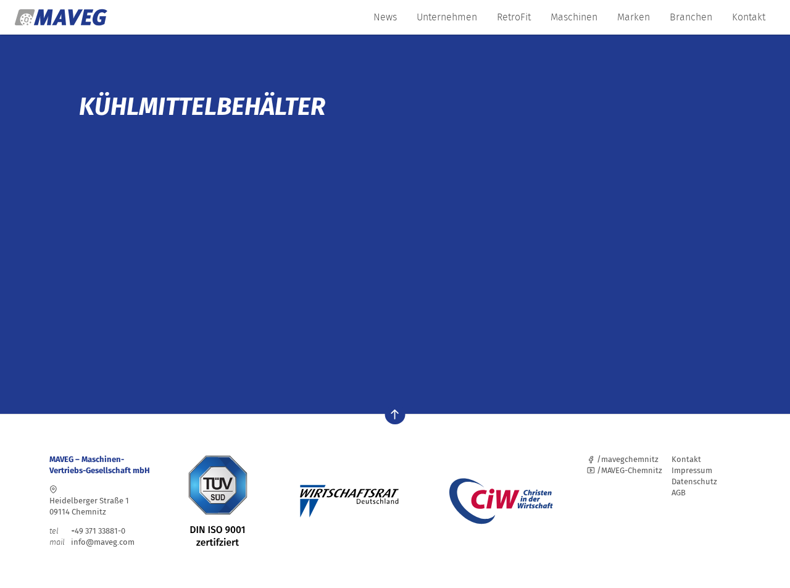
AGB (679, 492)
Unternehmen (447, 17)
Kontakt (748, 17)
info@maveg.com (103, 542)
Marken (633, 17)
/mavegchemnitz (627, 459)
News (385, 17)
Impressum (692, 470)
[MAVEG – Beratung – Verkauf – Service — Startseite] (61, 17)
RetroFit (514, 17)
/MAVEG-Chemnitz (628, 470)
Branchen (691, 17)
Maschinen (574, 17)
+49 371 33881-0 (87, 531)
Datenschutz (694, 481)
